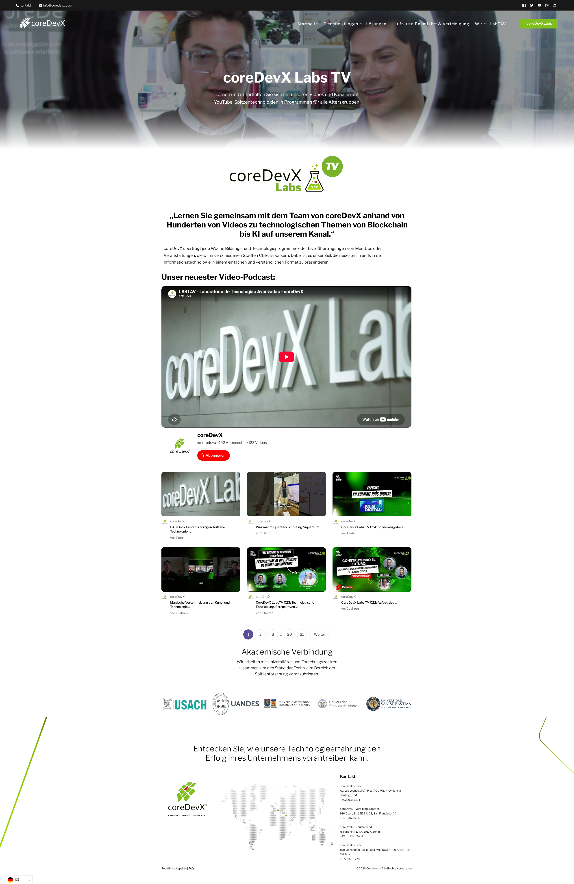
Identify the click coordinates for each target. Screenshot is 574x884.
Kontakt (25, 5)
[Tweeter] (531, 5)
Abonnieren (215, 455)
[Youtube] (539, 5)
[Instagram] (547, 5)
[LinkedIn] (554, 5)
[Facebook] (524, 5)
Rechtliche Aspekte (174, 868)
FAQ (191, 868)
